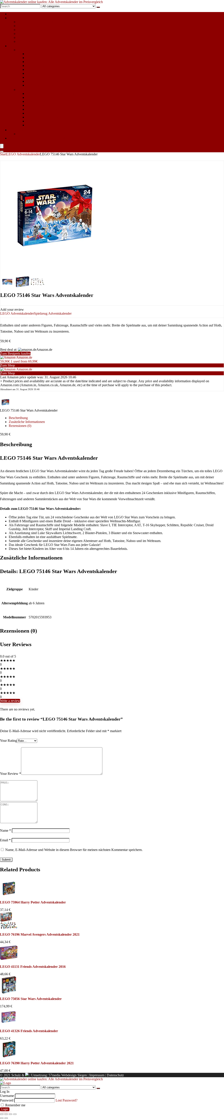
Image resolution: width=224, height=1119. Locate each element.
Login (4, 1109)
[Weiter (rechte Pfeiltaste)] (6, 1118)
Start (3, 154)
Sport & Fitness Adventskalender (49, 81)
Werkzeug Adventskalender (45, 125)
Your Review (10, 773)
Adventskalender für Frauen (37, 50)
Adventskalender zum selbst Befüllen (43, 22)
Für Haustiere (18, 130)
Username (7, 1096)
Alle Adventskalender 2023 (28, 14)
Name (5, 830)
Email (5, 840)
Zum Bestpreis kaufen (15, 353)
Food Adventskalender (42, 65)
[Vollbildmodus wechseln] (6, 1114)
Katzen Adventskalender (34, 134)
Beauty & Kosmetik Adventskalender (52, 58)
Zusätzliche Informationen (27, 422)
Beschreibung (18, 418)
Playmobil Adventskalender (37, 30)
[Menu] (2, 146)
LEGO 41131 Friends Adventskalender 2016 (33, 966)
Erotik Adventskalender (42, 61)
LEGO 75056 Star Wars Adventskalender (31, 999)
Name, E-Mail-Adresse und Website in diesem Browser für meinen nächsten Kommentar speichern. (74, 850)
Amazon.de (24, 357)
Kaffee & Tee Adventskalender (47, 73)
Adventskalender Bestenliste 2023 (43, 138)
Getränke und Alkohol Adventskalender (53, 69)
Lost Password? (66, 1100)
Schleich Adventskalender (35, 33)
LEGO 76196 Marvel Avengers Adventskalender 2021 (40, 934)
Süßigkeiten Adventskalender (38, 41)
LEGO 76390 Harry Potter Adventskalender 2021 (37, 1063)
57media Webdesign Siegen (68, 1075)
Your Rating (8, 740)
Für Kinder (16, 18)
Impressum (96, 1075)
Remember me (14, 1105)
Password (6, 1100)
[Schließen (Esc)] (15, 1114)
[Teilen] (10, 1114)
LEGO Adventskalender (34, 26)
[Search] (98, 7)
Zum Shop (7, 365)
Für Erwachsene (20, 46)
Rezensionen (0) (20, 426)
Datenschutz (115, 1075)
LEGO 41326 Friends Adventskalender (29, 1031)
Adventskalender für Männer (37, 89)
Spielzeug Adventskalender (36, 37)
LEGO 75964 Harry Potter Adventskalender (33, 902)
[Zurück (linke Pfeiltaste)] (2, 1118)
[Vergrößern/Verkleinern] (2, 1114)
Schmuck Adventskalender (44, 77)
